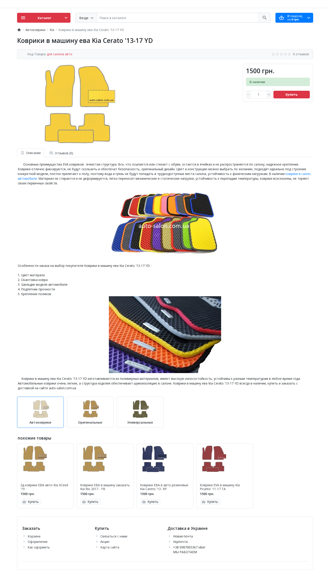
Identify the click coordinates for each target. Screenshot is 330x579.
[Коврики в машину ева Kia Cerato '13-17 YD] (77, 104)
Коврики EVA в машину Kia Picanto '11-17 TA (220, 487)
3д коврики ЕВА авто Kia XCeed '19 (44, 487)
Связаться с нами (113, 536)
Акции (104, 541)
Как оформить (39, 547)
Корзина (34, 536)
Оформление (38, 541)
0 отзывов (301, 54)
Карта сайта (109, 547)
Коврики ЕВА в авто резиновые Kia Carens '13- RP (164, 487)
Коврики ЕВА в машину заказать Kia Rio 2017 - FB (105, 487)
